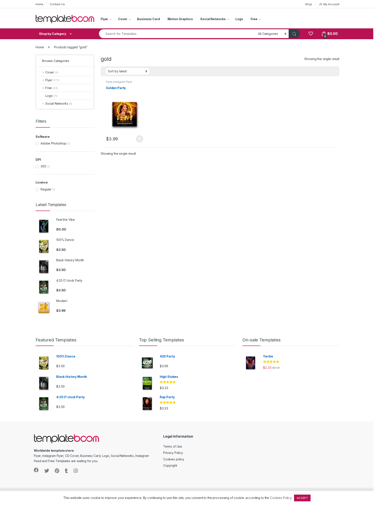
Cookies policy (173, 459)
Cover (122, 19)
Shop (308, 4)
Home (39, 4)
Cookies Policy (280, 498)
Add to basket (138, 139)
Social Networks (212, 19)
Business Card (148, 19)
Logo (239, 19)
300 (43, 166)
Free (254, 19)
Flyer (104, 19)
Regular (46, 189)
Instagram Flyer (122, 81)
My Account (331, 4)
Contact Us (57, 4)
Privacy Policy (173, 453)
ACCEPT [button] (302, 498)
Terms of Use (172, 446)
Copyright (170, 465)
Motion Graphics (180, 19)
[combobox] (177, 33)
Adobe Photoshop (53, 143)
